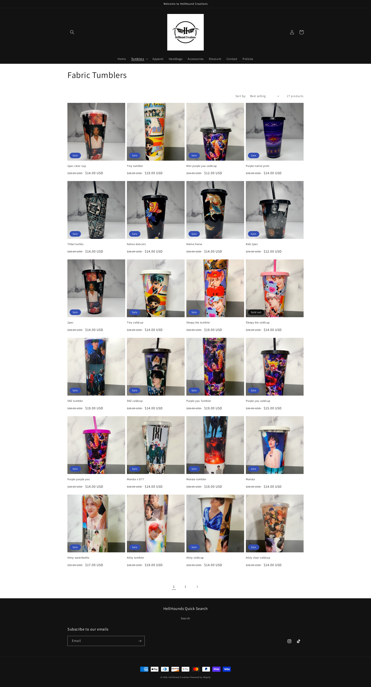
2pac (70, 322)
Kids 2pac (252, 244)
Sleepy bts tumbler (198, 322)
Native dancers (136, 244)
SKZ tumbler (75, 401)
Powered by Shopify (200, 677)
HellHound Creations (179, 677)
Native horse (194, 244)
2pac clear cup (76, 166)
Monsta (250, 479)
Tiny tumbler (135, 166)
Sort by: (241, 96)
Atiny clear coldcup (258, 557)
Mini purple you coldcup (201, 166)
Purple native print (257, 166)
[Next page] (197, 586)
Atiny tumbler (135, 557)
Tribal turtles (75, 244)
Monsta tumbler (196, 479)
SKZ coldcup (135, 401)
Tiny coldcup (135, 322)
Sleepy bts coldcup (258, 322)
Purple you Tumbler (198, 401)
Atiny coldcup (195, 557)
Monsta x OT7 (135, 479)
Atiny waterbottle (78, 557)
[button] (72, 32)
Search (185, 618)
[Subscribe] (139, 641)
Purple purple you (78, 479)
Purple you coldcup (258, 401)
